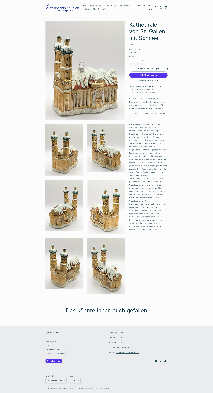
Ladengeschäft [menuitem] (89, 9)
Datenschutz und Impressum (56, 353)
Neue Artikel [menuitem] (95, 6)
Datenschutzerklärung (85, 388)
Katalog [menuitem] (105, 6)
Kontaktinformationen (102, 388)
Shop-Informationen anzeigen (143, 93)
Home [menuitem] (85, 6)
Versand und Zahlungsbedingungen (59, 349)
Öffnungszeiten (51, 342)
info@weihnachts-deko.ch (127, 352)
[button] (155, 7)
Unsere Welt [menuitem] (102, 9)
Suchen (48, 338)
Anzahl (131, 56)
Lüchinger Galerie (57, 388)
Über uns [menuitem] (118, 6)
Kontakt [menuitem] (127, 6)
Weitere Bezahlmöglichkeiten (148, 80)
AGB (47, 346)
